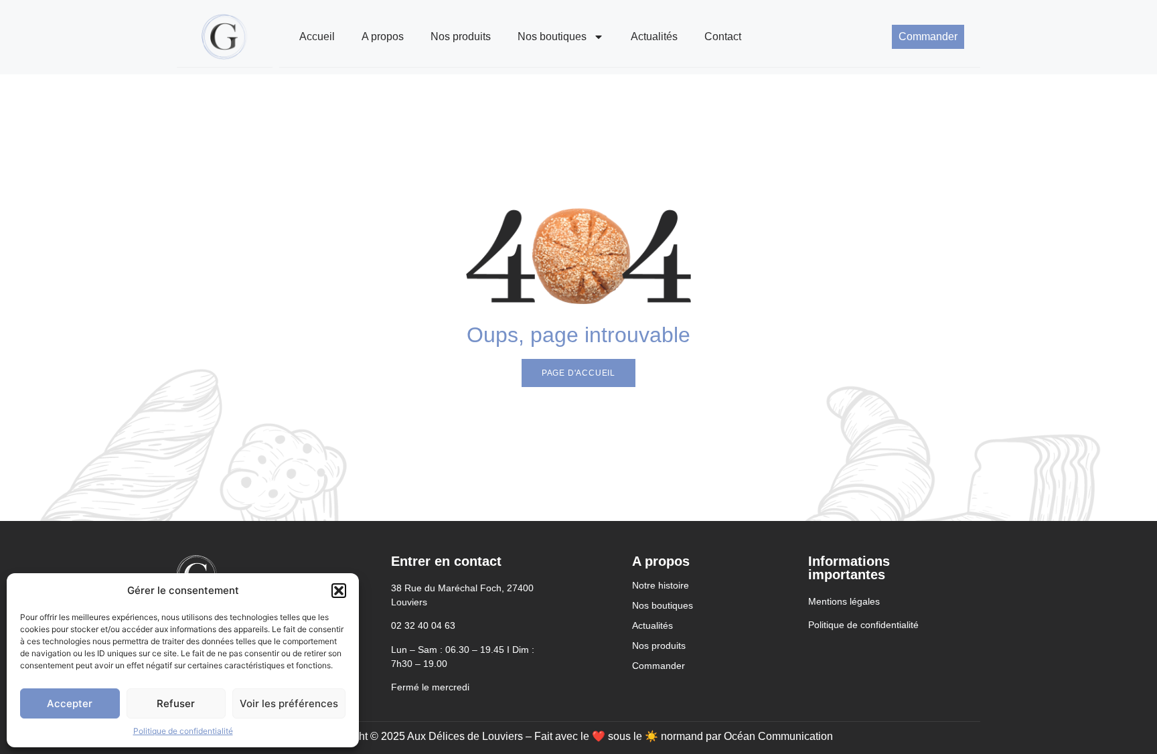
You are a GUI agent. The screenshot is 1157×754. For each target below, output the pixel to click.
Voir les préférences (289, 703)
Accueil (317, 36)
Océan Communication (780, 736)
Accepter (69, 703)
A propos (383, 36)
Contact (722, 36)
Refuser (176, 703)
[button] (338, 590)
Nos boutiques (552, 36)
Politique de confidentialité (183, 731)
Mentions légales (844, 601)
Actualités (654, 36)
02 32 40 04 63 (423, 625)
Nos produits (461, 36)
